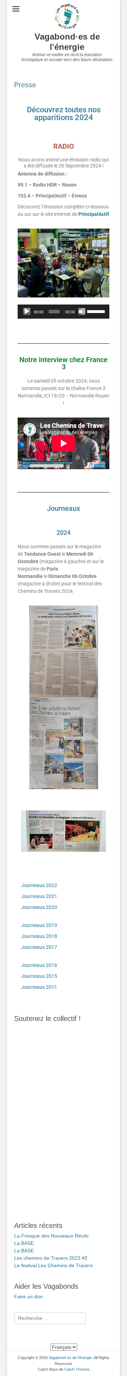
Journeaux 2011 (39, 987)
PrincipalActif (93, 214)
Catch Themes (77, 1369)
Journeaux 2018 (39, 936)
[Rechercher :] (50, 1318)
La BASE (24, 1243)
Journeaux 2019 (39, 925)
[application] (63, 312)
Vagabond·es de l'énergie (67, 42)
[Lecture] (26, 311)
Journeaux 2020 (39, 907)
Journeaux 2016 (39, 965)
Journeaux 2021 (39, 896)
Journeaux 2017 (39, 947)
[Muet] (81, 311)
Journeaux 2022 (39, 885)
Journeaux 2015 (39, 976)
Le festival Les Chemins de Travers (53, 1265)
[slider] (96, 311)
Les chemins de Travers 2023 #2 (50, 1258)
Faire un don (28, 1296)
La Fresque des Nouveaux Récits (51, 1236)
